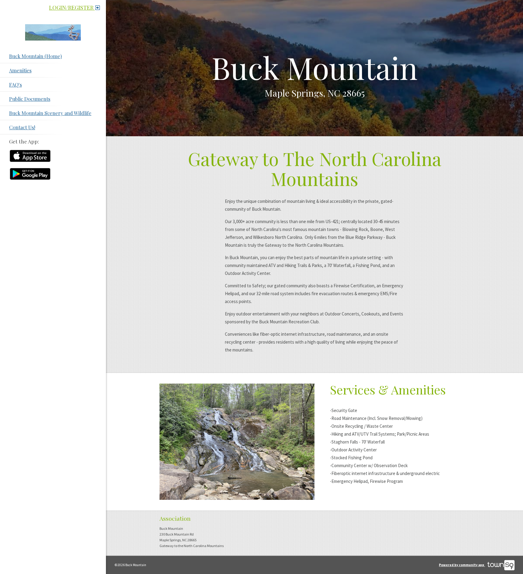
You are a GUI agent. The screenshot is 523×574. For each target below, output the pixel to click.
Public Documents (29, 98)
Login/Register (72, 7)
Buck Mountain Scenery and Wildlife (50, 113)
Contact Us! (22, 127)
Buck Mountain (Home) (35, 56)
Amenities (20, 70)
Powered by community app (462, 565)
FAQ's (15, 84)
